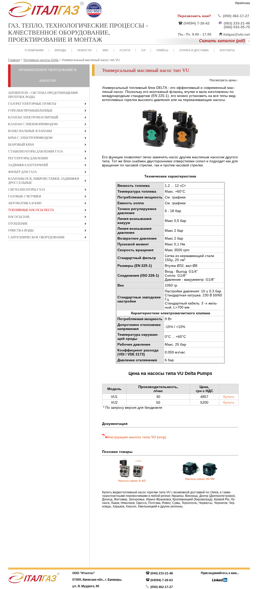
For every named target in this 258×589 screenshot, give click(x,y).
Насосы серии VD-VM (199, 478)
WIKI (105, 50)
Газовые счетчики (48, 197)
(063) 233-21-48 (237, 23)
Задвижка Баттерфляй (48, 165)
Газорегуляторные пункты (48, 104)
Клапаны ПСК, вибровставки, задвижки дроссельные (48, 181)
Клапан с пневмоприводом (48, 124)
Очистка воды (48, 231)
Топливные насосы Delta (48, 210)
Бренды (60, 50)
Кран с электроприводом (48, 138)
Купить (228, 397)
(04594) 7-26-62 (196, 23)
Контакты (227, 50)
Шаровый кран (48, 145)
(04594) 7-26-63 (161, 580)
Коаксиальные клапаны (48, 131)
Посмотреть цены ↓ (224, 80)
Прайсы (162, 50)
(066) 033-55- (235, 27)
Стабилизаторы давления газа (48, 152)
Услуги (124, 50)
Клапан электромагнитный (48, 118)
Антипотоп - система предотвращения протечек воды (43, 95)
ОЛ (143, 50)
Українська (242, 3)
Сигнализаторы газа (48, 190)
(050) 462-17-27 (236, 16)
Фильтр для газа (48, 172)
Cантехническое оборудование (48, 238)
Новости (84, 50)
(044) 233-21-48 (161, 573)
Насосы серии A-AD (132, 480)
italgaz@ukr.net (236, 34)
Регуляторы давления (48, 159)
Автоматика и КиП (48, 204)
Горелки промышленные (48, 111)
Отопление (48, 224)
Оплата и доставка (194, 50)
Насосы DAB (48, 217)
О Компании (34, 50)
